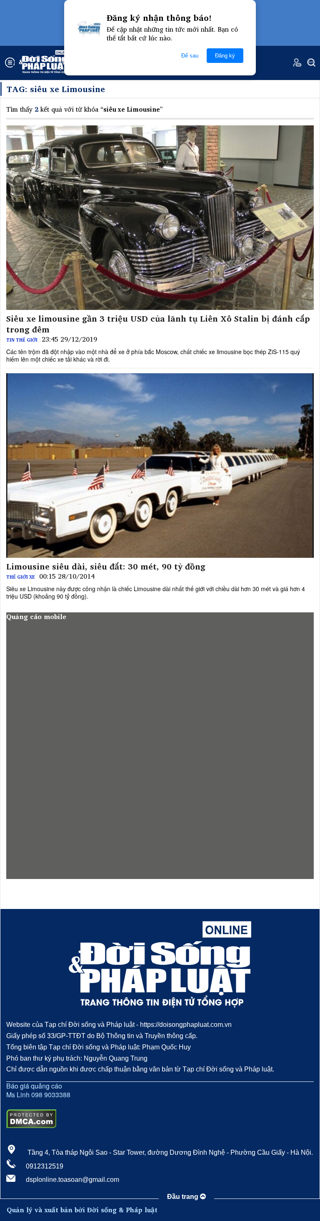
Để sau (189, 55)
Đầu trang (183, 1196)
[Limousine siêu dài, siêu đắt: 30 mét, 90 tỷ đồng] (160, 465)
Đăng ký (225, 55)
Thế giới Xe (20, 577)
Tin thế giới (22, 340)
